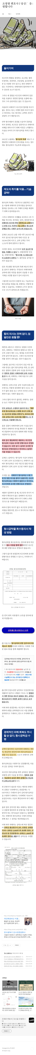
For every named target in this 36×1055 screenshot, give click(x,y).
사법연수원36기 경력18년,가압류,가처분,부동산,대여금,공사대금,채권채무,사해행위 (18, 936)
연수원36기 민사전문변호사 (14, 932)
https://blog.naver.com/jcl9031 (13, 929)
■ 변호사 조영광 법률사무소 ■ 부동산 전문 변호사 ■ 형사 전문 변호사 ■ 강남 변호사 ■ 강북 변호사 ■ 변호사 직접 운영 (14, 1025)
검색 (27, 3)
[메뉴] (32, 3)
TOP (32, 1048)
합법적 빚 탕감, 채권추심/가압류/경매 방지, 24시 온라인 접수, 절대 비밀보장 (12, 922)
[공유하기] (8, 945)
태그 (9, 14)
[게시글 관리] (10, 945)
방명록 (18, 14)
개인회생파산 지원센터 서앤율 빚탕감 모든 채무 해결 (12, 919)
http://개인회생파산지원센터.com (14, 916)
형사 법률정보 (8, 953)
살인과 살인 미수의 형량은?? (12, 956)
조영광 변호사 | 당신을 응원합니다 (14, 1020)
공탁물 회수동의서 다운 (18, 630)
